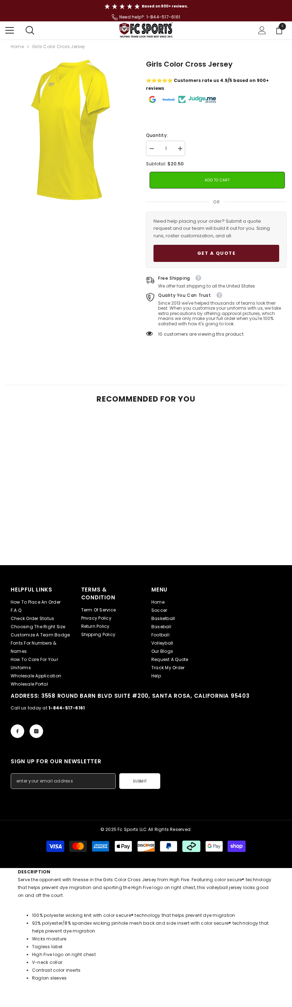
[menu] (9, 30)
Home (17, 46)
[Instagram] (36, 731)
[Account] (262, 30)
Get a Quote (216, 253)
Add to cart (220, 180)
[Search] (30, 30)
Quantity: (157, 135)
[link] (50, 545)
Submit (140, 781)
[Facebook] (17, 731)
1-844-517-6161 (163, 17)
